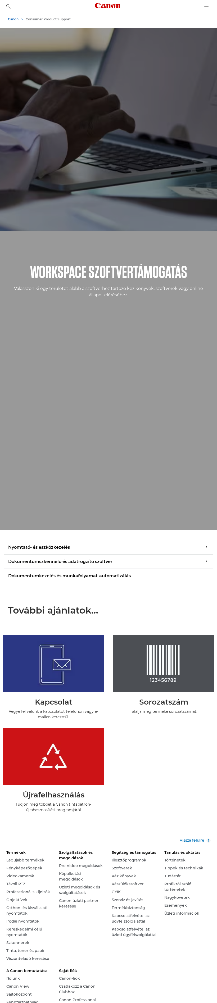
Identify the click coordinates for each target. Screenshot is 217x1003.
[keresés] (8, 6)
